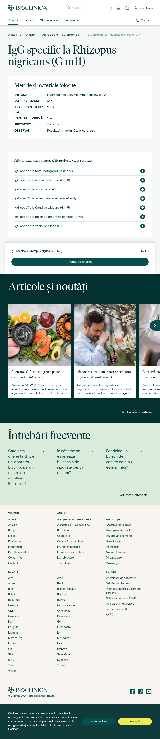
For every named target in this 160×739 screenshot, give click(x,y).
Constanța (63, 610)
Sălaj (11, 654)
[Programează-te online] (127, 7)
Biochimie (63, 530)
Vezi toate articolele (134, 412)
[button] (141, 171)
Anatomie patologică (118, 524)
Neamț (61, 643)
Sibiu (11, 659)
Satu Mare (63, 654)
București (14, 599)
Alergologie (113, 519)
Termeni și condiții (117, 609)
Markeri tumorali (116, 552)
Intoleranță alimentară (70, 552)
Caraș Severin (66, 605)
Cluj (10, 610)
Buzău (61, 599)
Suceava (62, 659)
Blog (11, 530)
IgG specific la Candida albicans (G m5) (42, 207)
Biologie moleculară (118, 530)
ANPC (109, 614)
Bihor (11, 588)
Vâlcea (12, 670)
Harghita (13, 627)
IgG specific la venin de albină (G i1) (39, 226)
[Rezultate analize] (119, 7)
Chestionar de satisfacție (121, 578)
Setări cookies (98, 721)
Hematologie (113, 541)
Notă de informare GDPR (121, 598)
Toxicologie (64, 563)
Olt (10, 648)
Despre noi (14, 541)
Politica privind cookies (120, 603)
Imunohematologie (68, 546)
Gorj (59, 621)
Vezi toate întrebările (133, 495)
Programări (15, 546)
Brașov (61, 594)
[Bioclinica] (27, 8)
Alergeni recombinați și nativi (75, 519)
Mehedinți (63, 638)
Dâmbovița (63, 616)
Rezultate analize (18, 552)
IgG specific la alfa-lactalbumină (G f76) (42, 180)
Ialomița (13, 632)
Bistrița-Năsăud (66, 588)
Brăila (11, 594)
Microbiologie (65, 557)
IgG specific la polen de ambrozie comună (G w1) (48, 217)
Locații (12, 535)
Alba (11, 578)
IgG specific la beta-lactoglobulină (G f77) (43, 171)
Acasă (12, 34)
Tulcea (61, 665)
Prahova (62, 648)
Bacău (61, 583)
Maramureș (15, 638)
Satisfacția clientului (118, 583)
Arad (60, 578)
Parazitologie (114, 557)
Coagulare (63, 535)
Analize (30, 34)
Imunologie (112, 546)
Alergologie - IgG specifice (60, 34)
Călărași (13, 605)
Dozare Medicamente (119, 535)
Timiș (11, 665)
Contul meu (15, 557)
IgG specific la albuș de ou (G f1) (36, 189)
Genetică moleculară (70, 541)
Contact (146, 20)
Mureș (12, 643)
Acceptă (135, 721)
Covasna (13, 616)
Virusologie (113, 563)
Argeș (11, 583)
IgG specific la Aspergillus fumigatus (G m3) (45, 198)
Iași (59, 632)
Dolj (10, 621)
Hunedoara (64, 627)
